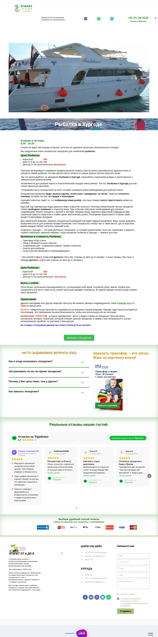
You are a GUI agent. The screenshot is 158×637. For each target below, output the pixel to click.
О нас (138, 8)
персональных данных (129, 601)
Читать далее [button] (54, 472)
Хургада (69, 8)
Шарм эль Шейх (52, 8)
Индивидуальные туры (89, 8)
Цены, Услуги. (125, 8)
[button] (9, 476)
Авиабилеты (109, 8)
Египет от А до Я (22, 553)
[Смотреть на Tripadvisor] (50, 452)
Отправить (125, 611)
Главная (37, 8)
